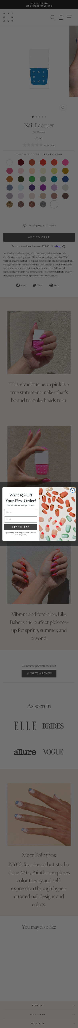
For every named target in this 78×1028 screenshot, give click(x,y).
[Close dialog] (72, 490)
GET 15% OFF (20, 527)
